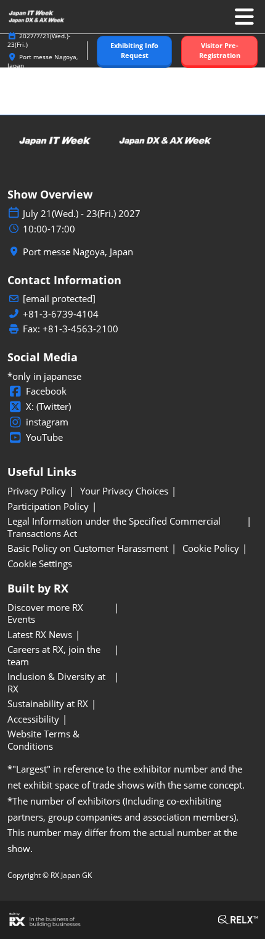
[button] (134, 51)
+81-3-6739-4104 (61, 314)
